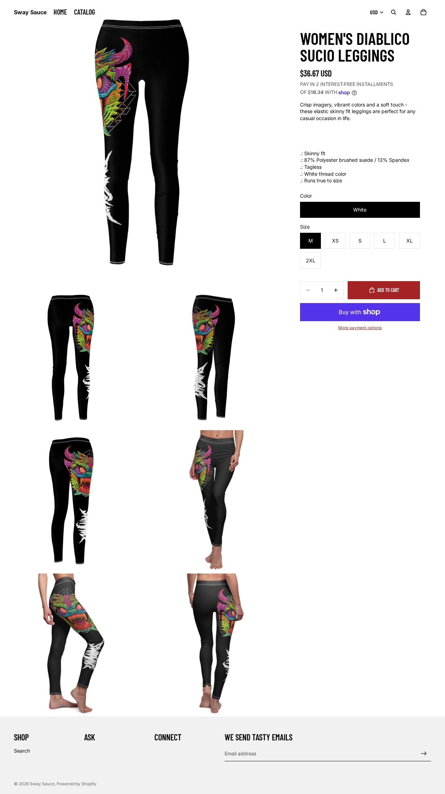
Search (22, 751)
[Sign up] (423, 753)
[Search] (393, 12)
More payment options (360, 327)
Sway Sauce (42, 783)
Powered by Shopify (76, 783)
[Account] (408, 12)
